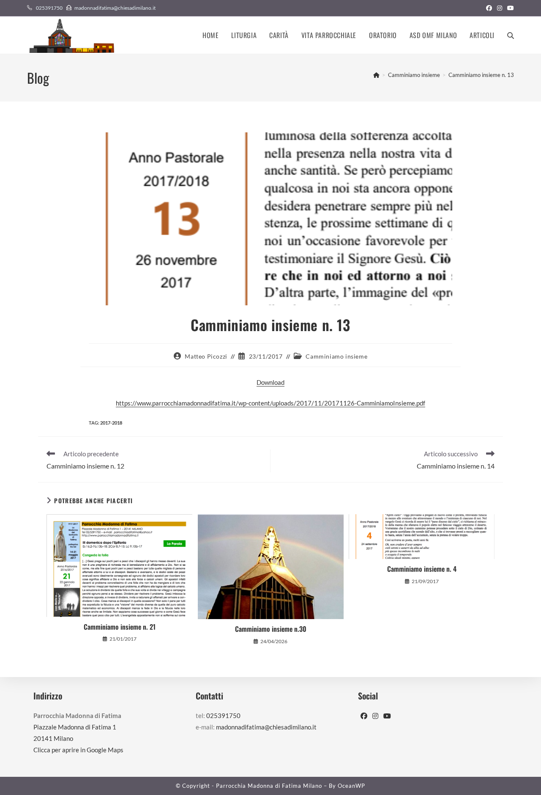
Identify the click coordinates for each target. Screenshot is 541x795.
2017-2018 (111, 422)
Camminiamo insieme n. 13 (481, 74)
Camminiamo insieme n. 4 (421, 568)
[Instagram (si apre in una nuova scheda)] (500, 8)
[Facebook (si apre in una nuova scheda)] (489, 8)
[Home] (376, 74)
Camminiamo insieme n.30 (270, 628)
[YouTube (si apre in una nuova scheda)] (509, 8)
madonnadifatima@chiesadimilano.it (115, 8)
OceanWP (351, 785)
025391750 (49, 8)
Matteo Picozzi (206, 356)
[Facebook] (364, 716)
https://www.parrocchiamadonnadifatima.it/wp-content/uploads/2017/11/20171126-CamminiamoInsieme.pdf (270, 403)
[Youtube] (387, 716)
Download (270, 382)
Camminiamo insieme (336, 356)
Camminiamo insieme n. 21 (120, 626)
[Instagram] (375, 716)
